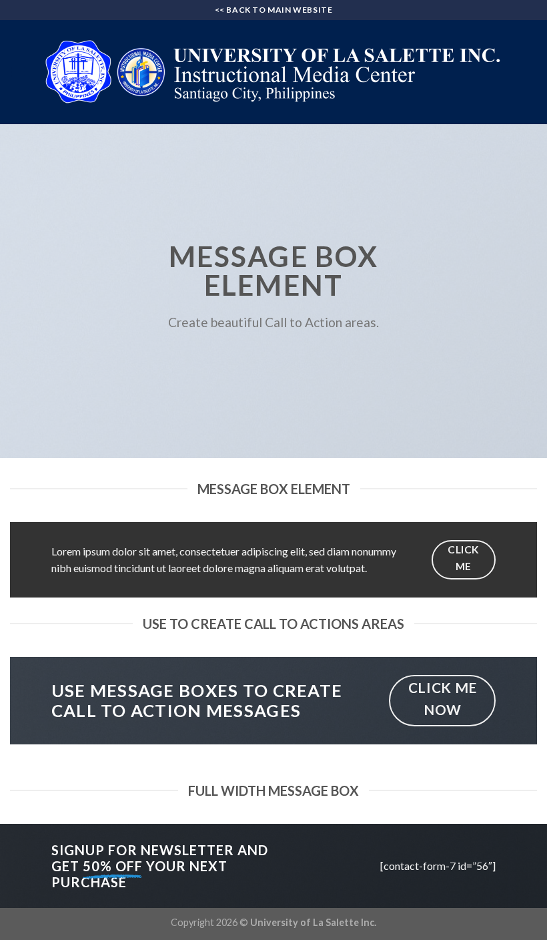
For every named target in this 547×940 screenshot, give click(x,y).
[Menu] (18, 71)
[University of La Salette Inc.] (273, 72)
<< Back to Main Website (274, 10)
